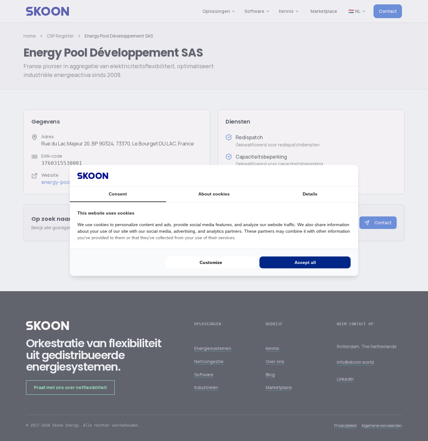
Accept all (305, 262)
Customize (211, 262)
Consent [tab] (118, 193)
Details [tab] (310, 193)
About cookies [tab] (214, 193)
